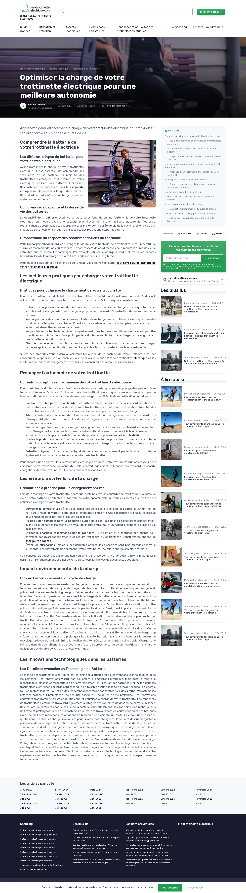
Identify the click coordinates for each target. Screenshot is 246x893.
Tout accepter (170, 887)
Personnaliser (195, 887)
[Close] (183, 437)
